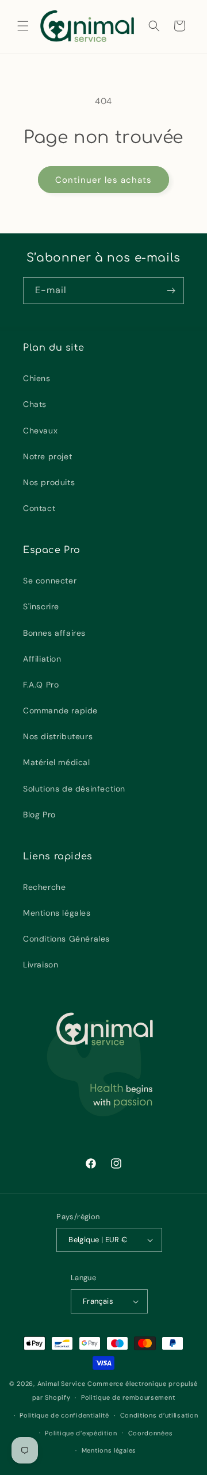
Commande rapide (60, 710)
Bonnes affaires (54, 633)
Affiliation (42, 659)
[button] (23, 26)
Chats (35, 404)
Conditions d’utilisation (159, 1415)
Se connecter (49, 580)
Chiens (37, 378)
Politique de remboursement (128, 1397)
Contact (39, 508)
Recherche (44, 887)
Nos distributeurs (58, 736)
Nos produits (49, 482)
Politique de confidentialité (64, 1415)
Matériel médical (56, 762)
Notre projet (47, 456)
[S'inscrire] (170, 290)
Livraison (40, 964)
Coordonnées (150, 1433)
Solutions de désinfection (74, 788)
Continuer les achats (103, 180)
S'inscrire (41, 606)
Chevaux (40, 430)
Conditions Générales (66, 939)
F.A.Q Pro (41, 684)
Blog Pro (39, 814)
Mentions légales (57, 913)
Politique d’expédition (81, 1433)
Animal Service (61, 1384)
